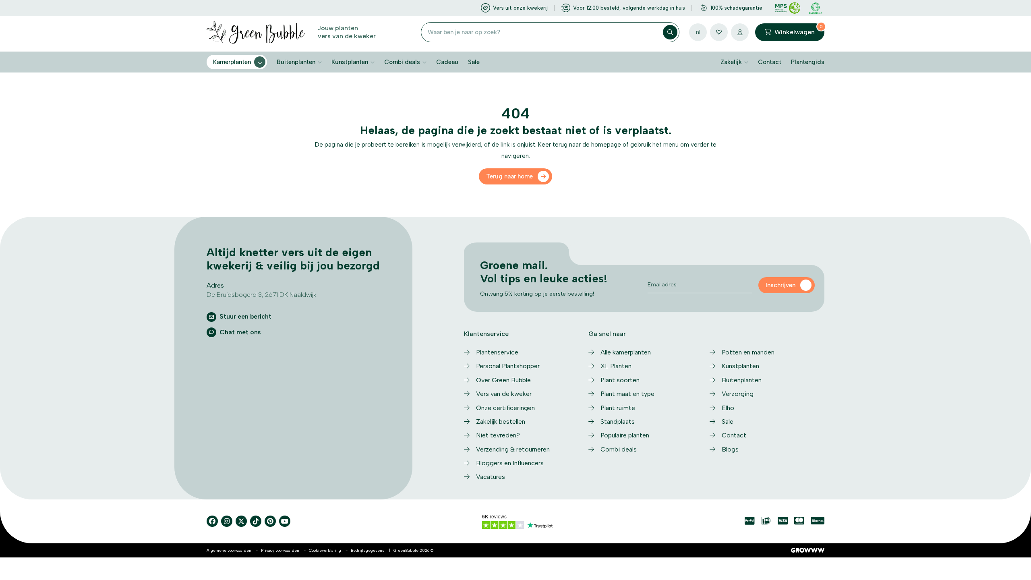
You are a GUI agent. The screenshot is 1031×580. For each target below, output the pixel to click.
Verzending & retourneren (513, 449)
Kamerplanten (232, 62)
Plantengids (807, 62)
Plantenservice (497, 352)
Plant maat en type (627, 394)
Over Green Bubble (503, 380)
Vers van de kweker (504, 394)
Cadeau (447, 62)
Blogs (730, 449)
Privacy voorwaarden (280, 550)
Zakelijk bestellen (500, 421)
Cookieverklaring (325, 550)
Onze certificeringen (505, 408)
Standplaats (617, 421)
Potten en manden (748, 352)
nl (698, 32)
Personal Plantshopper (508, 366)
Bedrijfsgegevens (368, 550)
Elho (728, 408)
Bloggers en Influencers (510, 463)
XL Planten (615, 366)
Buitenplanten (296, 62)
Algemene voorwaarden (229, 550)
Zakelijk (731, 62)
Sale (474, 62)
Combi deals (402, 62)
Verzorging (738, 394)
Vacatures (490, 477)
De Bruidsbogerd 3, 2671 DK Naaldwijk (262, 294)
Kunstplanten (349, 62)
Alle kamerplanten (625, 352)
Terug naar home (509, 176)
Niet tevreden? (498, 435)
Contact (769, 62)
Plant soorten (620, 380)
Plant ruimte (617, 408)
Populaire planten (624, 435)
